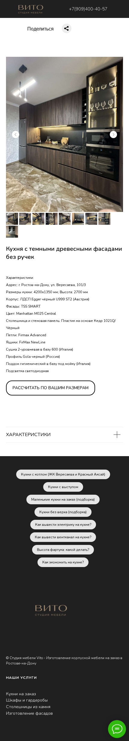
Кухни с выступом (63, 487)
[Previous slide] (15, 134)
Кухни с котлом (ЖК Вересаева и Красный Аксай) (63, 474)
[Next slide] (113, 134)
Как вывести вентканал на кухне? (63, 537)
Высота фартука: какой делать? (63, 549)
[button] (50, 388)
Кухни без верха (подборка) (63, 512)
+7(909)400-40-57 (88, 9)
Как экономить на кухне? (63, 562)
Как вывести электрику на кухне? (63, 524)
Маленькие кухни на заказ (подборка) (63, 499)
